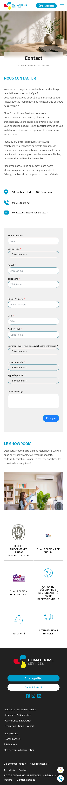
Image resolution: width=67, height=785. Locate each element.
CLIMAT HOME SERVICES (29, 65)
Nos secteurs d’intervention (19, 749)
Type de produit (16, 375)
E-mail (11, 265)
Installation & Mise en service (20, 709)
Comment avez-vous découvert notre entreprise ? (33, 346)
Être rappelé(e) (46, 6)
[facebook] (28, 696)
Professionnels (12, 738)
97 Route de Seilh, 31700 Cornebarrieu (33, 192)
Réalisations (10, 744)
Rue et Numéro (15, 299)
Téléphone (13, 278)
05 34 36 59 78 (20, 202)
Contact (23, 770)
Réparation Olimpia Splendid (19, 725)
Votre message (15, 391)
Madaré (8, 779)
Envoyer (51, 418)
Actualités (9, 770)
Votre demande (15, 362)
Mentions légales (25, 779)
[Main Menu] (62, 6)
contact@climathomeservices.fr (30, 212)
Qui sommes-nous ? (15, 763)
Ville (10, 315)
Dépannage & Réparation (17, 714)
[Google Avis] (60, 770)
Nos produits (11, 733)
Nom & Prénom (15, 235)
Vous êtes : (13, 249)
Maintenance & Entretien (17, 720)
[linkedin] (33, 696)
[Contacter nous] (60, 778)
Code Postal (14, 329)
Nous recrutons (38, 763)
